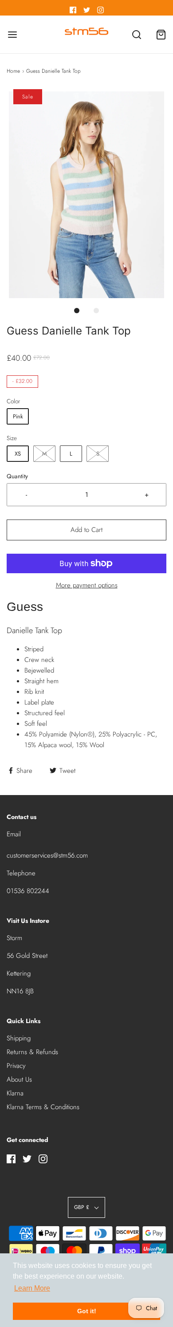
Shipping (19, 1038)
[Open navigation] (12, 34)
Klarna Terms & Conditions (43, 1107)
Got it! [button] (86, 1311)
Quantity (17, 476)
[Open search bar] (136, 34)
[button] (86, 195)
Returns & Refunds (32, 1052)
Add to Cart (86, 530)
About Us (19, 1079)
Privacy (16, 1066)
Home (13, 71)
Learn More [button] (32, 1288)
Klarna (15, 1093)
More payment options (87, 585)
